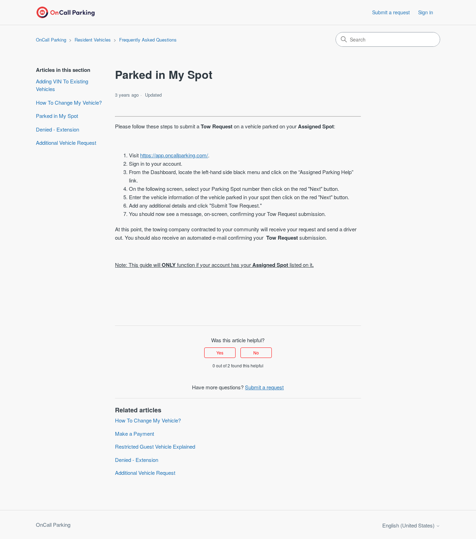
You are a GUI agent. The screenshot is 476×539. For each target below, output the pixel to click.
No (256, 352)
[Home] (65, 12)
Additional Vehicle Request (66, 142)
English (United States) (409, 525)
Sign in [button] (425, 12)
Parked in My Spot (57, 115)
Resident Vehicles (93, 39)
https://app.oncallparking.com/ (174, 155)
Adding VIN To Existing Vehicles (62, 85)
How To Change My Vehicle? (69, 102)
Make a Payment (134, 433)
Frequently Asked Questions (148, 39)
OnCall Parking (51, 39)
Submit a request (391, 12)
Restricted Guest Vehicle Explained (155, 446)
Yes (219, 352)
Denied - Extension (57, 129)
